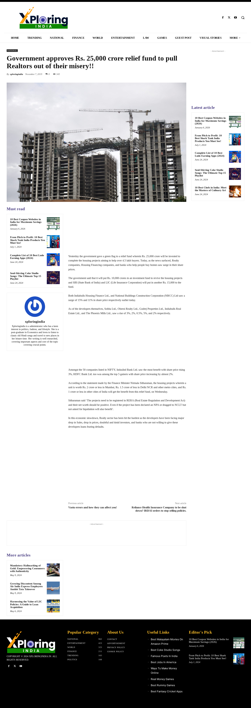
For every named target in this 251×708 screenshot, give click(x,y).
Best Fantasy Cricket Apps (167, 691)
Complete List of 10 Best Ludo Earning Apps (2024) (27, 257)
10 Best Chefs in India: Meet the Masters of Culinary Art (210, 189)
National (12, 51)
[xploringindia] (35, 306)
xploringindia (16, 74)
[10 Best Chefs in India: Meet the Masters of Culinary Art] (235, 191)
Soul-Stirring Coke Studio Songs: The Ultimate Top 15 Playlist (25, 276)
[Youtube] (235, 17)
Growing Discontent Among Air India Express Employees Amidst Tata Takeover (26, 586)
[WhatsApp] (182, 74)
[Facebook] (222, 17)
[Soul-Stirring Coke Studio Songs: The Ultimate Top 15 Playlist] (53, 277)
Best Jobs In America (163, 662)
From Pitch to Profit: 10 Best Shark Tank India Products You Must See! (27, 240)
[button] (243, 17)
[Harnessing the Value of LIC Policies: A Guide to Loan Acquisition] (53, 605)
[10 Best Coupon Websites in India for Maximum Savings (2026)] (53, 223)
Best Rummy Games (163, 685)
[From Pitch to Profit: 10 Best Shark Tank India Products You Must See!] (53, 241)
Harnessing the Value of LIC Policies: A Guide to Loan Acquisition (26, 604)
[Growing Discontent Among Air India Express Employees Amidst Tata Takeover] (53, 588)
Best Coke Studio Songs (165, 650)
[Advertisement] (127, 230)
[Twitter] (229, 17)
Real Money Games (162, 679)
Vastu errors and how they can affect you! (92, 507)
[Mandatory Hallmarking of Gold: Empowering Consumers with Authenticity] (53, 569)
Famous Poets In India (164, 656)
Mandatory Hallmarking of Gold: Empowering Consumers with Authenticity (27, 568)
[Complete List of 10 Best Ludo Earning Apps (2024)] (53, 259)
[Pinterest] (175, 74)
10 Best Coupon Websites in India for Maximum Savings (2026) (25, 222)
